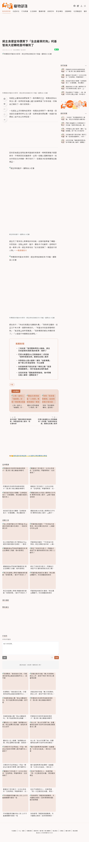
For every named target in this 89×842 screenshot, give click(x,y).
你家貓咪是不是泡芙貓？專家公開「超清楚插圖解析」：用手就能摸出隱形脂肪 (34, 367)
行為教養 (24, 11)
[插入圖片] (52, 657)
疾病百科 (50, 11)
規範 (4, 657)
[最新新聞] (86, 113)
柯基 (11, 384)
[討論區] (4, 109)
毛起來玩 (16, 11)
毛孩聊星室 (78, 11)
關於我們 (68, 831)
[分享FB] (4, 99)
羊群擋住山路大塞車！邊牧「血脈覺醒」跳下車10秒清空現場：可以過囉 (34, 361)
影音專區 (59, 11)
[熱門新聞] (86, 66)
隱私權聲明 (47, 831)
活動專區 (68, 11)
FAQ (20, 831)
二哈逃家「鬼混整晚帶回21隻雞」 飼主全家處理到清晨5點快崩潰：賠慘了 (34, 349)
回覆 (56, 657)
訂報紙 (61, 831)
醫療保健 (42, 11)
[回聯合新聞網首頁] (7, 6)
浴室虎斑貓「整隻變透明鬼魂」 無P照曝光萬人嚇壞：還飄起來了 (34, 373)
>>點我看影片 (21, 250)
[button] (74, 6)
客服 (23, 831)
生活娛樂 (33, 11)
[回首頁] (14, 6)
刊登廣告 (14, 831)
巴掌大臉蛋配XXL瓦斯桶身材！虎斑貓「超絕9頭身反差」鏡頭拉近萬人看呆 (33, 355)
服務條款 (36, 831)
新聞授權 (29, 831)
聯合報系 (55, 831)
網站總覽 (75, 831)
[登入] (81, 6)
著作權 (41, 831)
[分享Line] (4, 104)
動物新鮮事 (6, 11)
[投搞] (78, 6)
